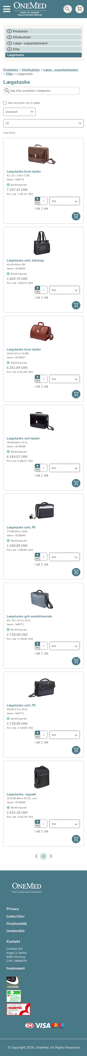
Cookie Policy (15, 916)
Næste (49, 857)
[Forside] (30, 9)
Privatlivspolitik (16, 923)
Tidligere (38, 857)
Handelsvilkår (15, 931)
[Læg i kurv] (76, 216)
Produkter (10, 70)
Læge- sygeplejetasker (61, 70)
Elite (9, 74)
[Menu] (6, 9)
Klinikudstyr (31, 70)
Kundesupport (15, 968)
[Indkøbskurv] (79, 9)
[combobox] (19, 112)
